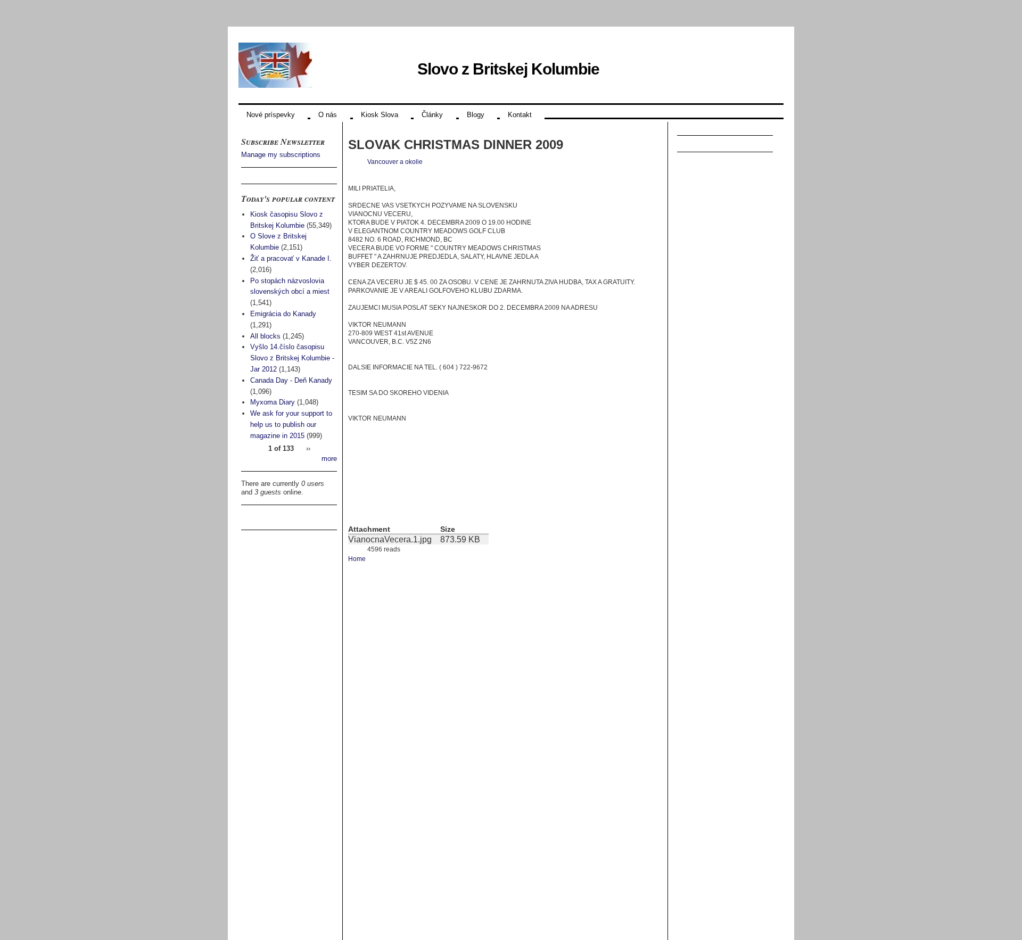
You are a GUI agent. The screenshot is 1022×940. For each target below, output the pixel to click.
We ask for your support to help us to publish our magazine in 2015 (291, 424)
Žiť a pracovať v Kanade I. (291, 258)
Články (432, 115)
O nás (327, 115)
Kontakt (520, 115)
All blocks (265, 336)
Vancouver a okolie (395, 162)
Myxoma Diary (272, 402)
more (329, 459)
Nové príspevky (270, 115)
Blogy (475, 115)
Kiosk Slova (379, 115)
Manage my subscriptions (280, 155)
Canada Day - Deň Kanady (291, 380)
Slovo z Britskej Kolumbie (508, 69)
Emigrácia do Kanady (283, 314)
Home (357, 559)
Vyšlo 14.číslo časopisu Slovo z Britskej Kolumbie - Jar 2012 (292, 358)
